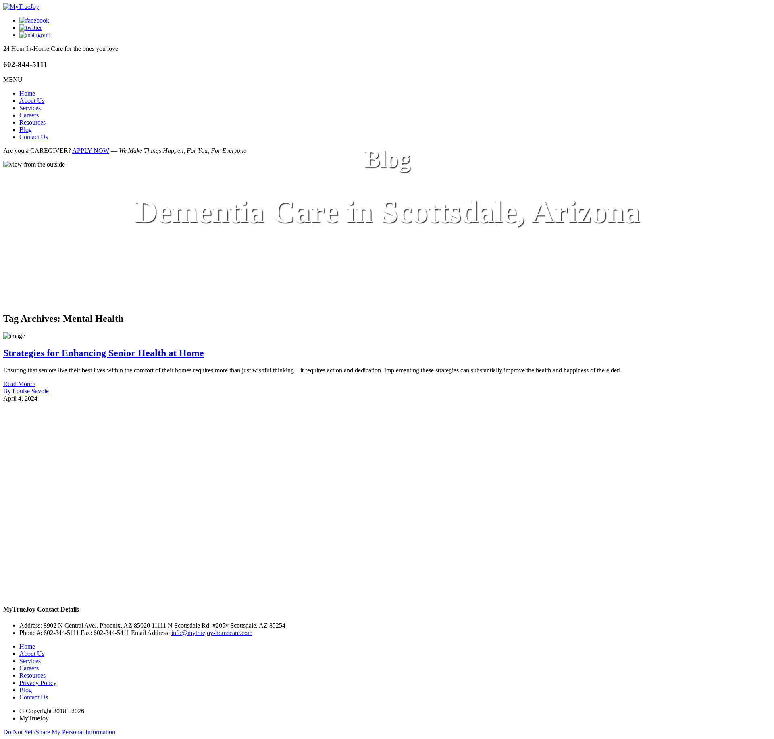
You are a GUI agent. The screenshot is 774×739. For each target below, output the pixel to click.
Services (30, 107)
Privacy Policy (37, 682)
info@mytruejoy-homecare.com (211, 632)
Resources (32, 122)
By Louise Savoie (26, 391)
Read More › (19, 383)
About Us (31, 100)
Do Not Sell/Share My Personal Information (59, 732)
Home (27, 93)
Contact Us (33, 137)
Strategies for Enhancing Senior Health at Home (103, 353)
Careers (29, 115)
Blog (25, 129)
